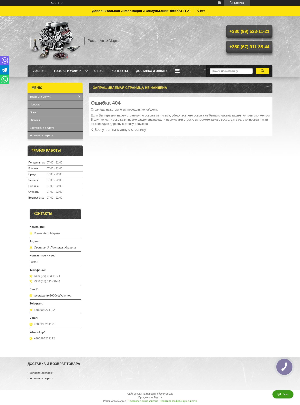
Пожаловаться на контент (143, 401)
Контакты (120, 71)
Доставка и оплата (152, 71)
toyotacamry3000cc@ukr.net (52, 295)
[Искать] (262, 71)
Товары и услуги (67, 71)
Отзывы (35, 120)
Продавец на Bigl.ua (150, 397)
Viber (201, 11)
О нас (98, 71)
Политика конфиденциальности (178, 401)
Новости (35, 104)
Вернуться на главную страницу (120, 130)
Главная (39, 71)
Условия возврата (41, 135)
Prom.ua (168, 393)
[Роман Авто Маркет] (54, 40)
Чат (286, 394)
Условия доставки (41, 372)
